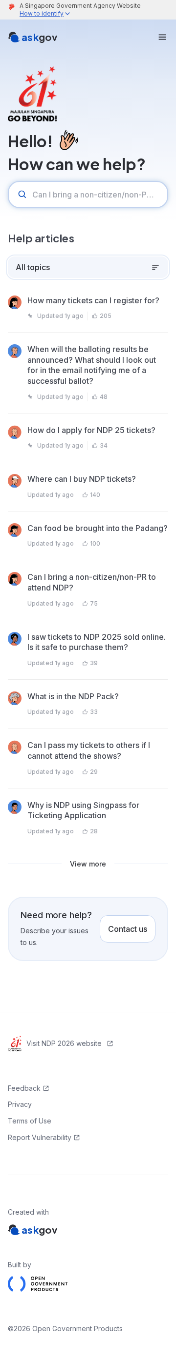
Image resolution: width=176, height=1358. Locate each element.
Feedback (24, 1088)
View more (88, 864)
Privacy (20, 1104)
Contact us (127, 929)
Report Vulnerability (39, 1137)
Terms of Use (29, 1121)
